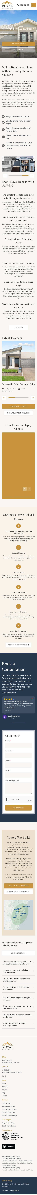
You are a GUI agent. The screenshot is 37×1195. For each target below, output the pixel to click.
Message (12, 780)
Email (7, 771)
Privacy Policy (7, 1181)
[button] (5, 176)
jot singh (11, 716)
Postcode (8, 751)
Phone (7, 761)
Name (7, 741)
